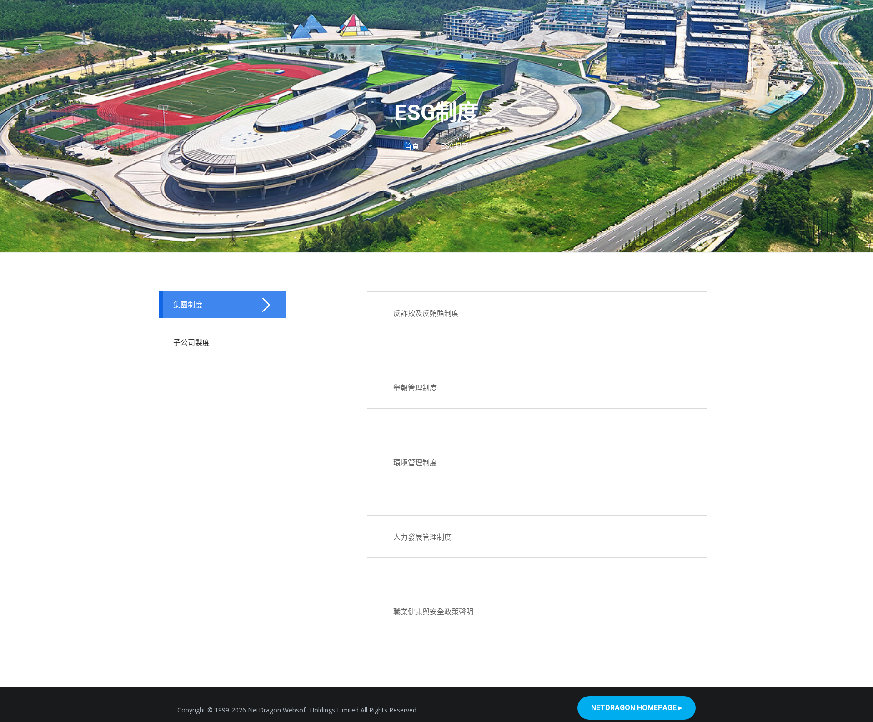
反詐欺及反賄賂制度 (426, 313)
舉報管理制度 (415, 388)
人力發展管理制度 (422, 537)
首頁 (412, 146)
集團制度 (187, 305)
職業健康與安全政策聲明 (433, 612)
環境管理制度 (415, 462)
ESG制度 (437, 112)
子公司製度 (191, 342)
